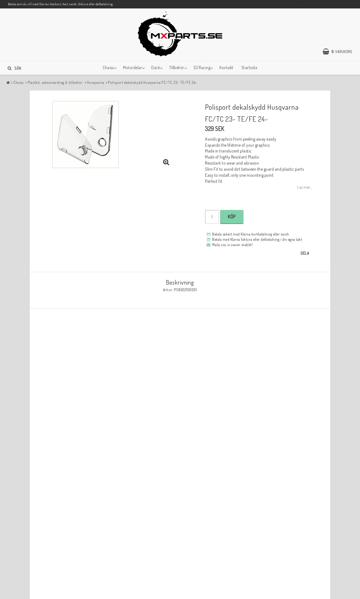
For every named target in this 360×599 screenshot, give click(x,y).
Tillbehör (176, 67)
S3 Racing (202, 67)
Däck (155, 67)
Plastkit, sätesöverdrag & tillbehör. (55, 82)
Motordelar (132, 67)
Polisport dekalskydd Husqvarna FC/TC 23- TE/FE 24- (152, 82)
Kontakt (226, 67)
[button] (340, 52)
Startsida (249, 67)
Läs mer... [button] (304, 187)
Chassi (108, 67)
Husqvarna (95, 82)
